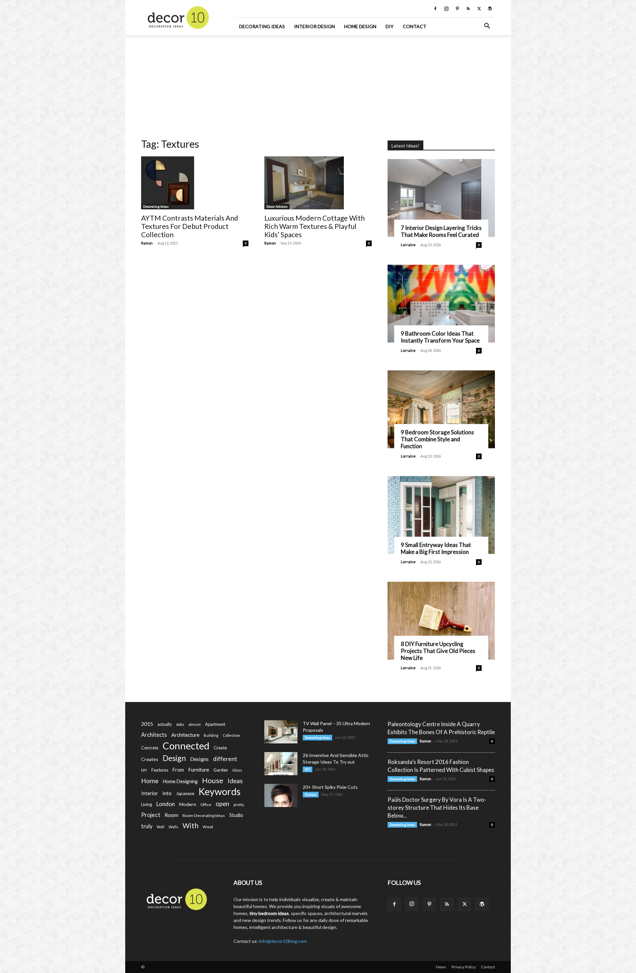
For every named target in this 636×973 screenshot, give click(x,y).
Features (159, 770)
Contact (414, 26)
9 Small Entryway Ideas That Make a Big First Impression (436, 548)
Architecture (185, 734)
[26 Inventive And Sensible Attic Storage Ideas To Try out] (280, 763)
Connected (186, 745)
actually (164, 724)
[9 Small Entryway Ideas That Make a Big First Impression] (441, 515)
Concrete (149, 747)
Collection (231, 735)
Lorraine (408, 245)
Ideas (235, 781)
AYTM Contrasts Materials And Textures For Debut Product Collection (189, 226)
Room (171, 815)
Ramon (147, 243)
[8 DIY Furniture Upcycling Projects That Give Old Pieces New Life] (441, 621)
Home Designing (180, 781)
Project (150, 814)
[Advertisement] (318, 84)
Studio (236, 815)
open (222, 803)
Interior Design (314, 26)
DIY (390, 26)
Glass (237, 770)
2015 (147, 724)
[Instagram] (446, 8)
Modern (187, 804)
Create (220, 747)
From (178, 770)
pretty (239, 804)
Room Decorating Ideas (204, 815)
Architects (154, 734)
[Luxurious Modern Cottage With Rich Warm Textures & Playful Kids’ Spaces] (318, 182)
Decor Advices (277, 206)
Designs (199, 759)
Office (205, 804)
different (225, 758)
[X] (479, 8)
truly (146, 826)
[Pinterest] (457, 8)
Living (146, 804)
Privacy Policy (463, 966)
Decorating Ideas (262, 26)
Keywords (219, 791)
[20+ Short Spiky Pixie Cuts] (280, 795)
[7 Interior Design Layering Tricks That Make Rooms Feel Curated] (441, 198)
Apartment (215, 724)
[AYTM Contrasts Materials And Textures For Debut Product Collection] (194, 182)
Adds (180, 724)
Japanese (185, 793)
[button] (487, 27)
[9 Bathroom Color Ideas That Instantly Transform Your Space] (441, 304)
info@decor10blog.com (283, 941)
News (441, 966)
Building (211, 735)
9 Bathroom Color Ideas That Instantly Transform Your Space (440, 337)
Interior (149, 793)
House (212, 780)
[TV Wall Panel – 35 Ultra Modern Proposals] (280, 731)
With (190, 825)
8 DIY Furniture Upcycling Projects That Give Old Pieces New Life (438, 650)
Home (150, 780)
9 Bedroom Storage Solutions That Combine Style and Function (437, 439)
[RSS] (468, 8)
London (165, 803)
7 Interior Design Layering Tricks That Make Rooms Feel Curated (441, 231)
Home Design (360, 26)
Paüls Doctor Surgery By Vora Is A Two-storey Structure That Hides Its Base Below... (437, 807)
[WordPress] (490, 8)
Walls (173, 827)
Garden (220, 770)
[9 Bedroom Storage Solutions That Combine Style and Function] (441, 409)
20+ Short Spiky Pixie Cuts (330, 787)
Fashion (311, 794)
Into (167, 793)
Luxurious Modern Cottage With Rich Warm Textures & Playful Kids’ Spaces (314, 226)
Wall (160, 827)
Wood (208, 827)
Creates (149, 759)
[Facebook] (435, 8)
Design (174, 758)
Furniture (198, 769)
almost (194, 724)
